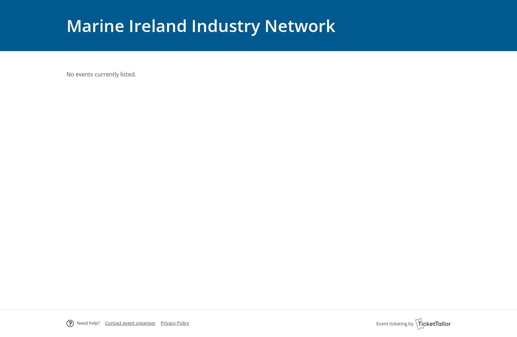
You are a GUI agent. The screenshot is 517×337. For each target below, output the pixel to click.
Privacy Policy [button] (175, 323)
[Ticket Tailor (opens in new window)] (433, 323)
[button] (130, 323)
